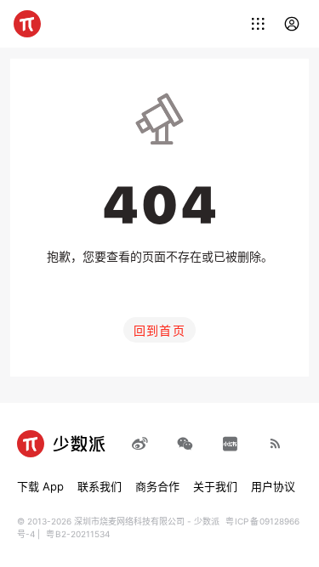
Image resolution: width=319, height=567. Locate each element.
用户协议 (273, 486)
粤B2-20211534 (78, 534)
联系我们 (99, 486)
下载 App (40, 486)
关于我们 (215, 486)
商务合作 (157, 486)
